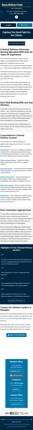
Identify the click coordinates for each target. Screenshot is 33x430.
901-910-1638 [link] (18, 13)
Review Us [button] (16, 389)
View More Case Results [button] (15, 301)
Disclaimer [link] (6, 424)
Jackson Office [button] (16, 404)
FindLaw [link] (23, 426)
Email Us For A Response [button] (17, 335)
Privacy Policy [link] (20, 424)
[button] (16, 17)
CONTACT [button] (25, 25)
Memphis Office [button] (16, 371)
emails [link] (30, 318)
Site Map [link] (12, 424)
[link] (16, 6)
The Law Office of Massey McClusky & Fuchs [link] (17, 419)
